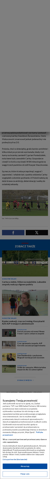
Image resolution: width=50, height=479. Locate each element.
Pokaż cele (25, 474)
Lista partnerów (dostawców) (15, 459)
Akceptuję (25, 466)
